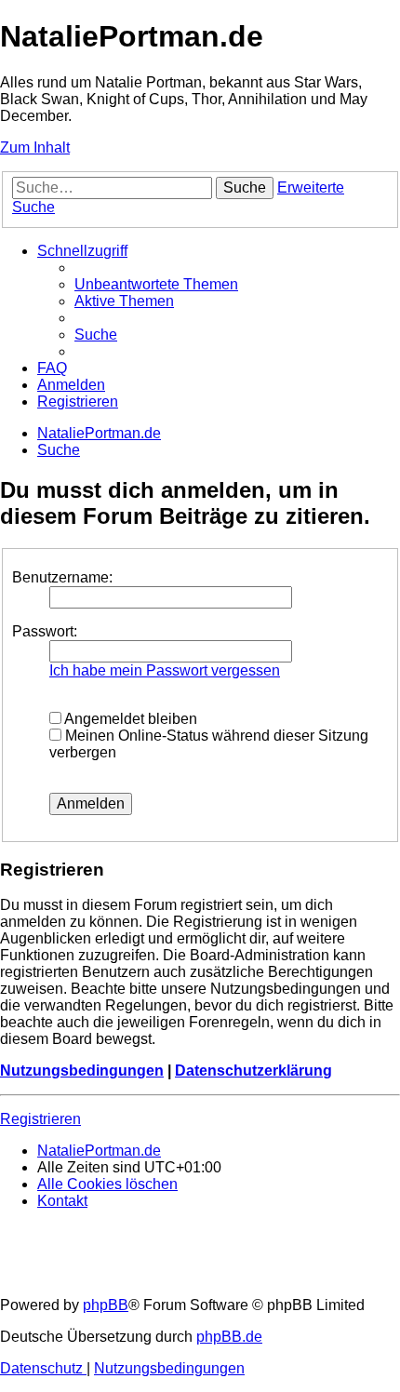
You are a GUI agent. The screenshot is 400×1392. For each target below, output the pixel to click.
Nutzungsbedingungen (82, 1070)
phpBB (105, 1305)
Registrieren (40, 1119)
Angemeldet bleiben (129, 719)
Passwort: (44, 631)
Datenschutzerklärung (253, 1070)
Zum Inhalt (35, 147)
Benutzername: (62, 577)
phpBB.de (229, 1337)
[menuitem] (156, 284)
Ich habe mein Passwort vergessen (164, 670)
